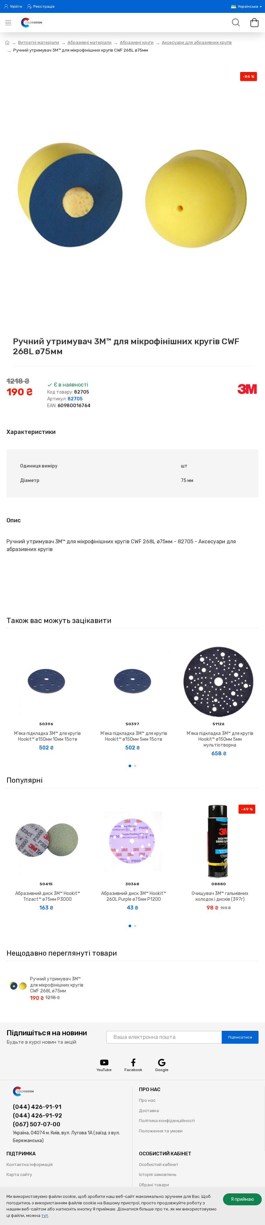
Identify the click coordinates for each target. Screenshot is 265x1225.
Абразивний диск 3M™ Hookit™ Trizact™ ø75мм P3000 (47, 896)
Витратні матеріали (38, 42)
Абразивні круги (137, 42)
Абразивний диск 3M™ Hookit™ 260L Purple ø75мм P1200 (133, 896)
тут (44, 1215)
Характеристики (31, 432)
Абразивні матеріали (89, 42)
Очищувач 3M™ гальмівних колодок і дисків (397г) (220, 896)
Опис (13, 520)
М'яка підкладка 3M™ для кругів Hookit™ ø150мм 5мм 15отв (134, 736)
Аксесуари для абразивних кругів (197, 42)
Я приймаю (242, 1199)
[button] (130, 766)
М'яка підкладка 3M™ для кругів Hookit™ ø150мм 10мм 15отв (47, 736)
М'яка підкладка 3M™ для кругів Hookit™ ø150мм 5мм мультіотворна (220, 739)
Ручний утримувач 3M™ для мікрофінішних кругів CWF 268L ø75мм (56, 984)
